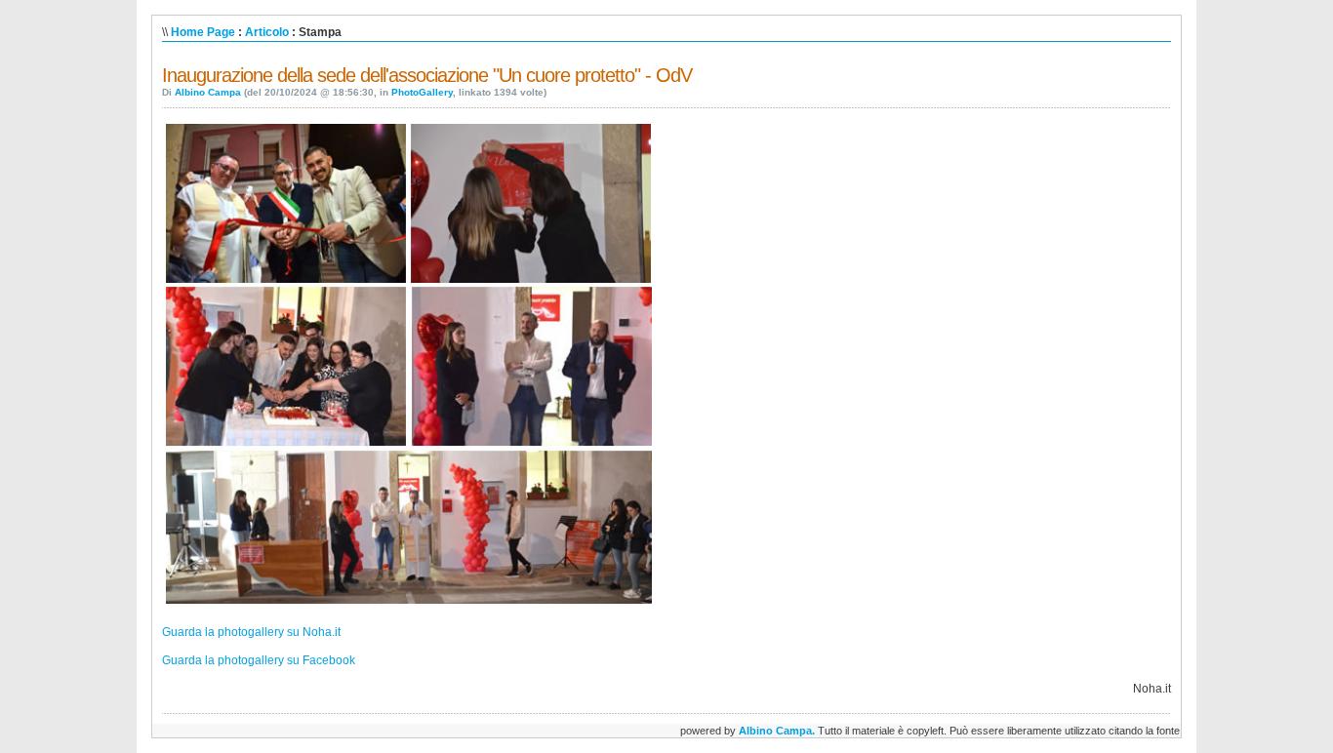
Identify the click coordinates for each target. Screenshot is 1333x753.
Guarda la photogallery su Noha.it (251, 632)
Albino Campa (208, 92)
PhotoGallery (422, 92)
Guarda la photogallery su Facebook (258, 660)
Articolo (267, 32)
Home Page (203, 32)
